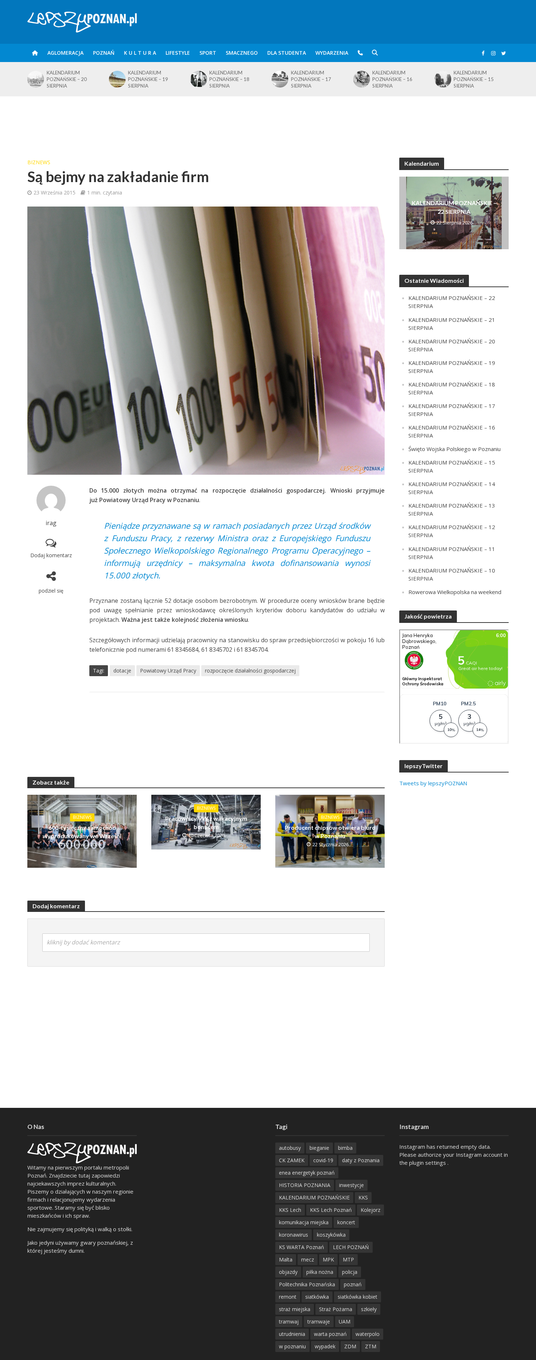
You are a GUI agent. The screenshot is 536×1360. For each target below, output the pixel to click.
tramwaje (318, 1321)
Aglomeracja (65, 52)
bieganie (319, 1147)
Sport (207, 52)
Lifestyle (178, 52)
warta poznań (330, 1333)
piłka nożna (319, 1271)
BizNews (38, 162)
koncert (346, 1222)
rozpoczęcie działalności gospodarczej (250, 670)
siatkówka (317, 1296)
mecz (307, 1259)
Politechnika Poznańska (307, 1284)
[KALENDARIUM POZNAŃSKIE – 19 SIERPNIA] (35, 79)
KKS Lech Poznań (331, 1209)
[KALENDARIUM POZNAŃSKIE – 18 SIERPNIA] (116, 79)
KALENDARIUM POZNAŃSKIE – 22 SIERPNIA (454, 207)
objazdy (288, 1271)
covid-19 (323, 1160)
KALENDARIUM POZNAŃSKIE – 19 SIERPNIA (67, 79)
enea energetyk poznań (307, 1172)
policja (349, 1271)
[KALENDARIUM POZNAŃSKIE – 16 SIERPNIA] (279, 79)
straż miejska (294, 1309)
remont (287, 1296)
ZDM (350, 1346)
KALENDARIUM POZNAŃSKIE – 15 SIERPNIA (392, 79)
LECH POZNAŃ (351, 1247)
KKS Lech (290, 1209)
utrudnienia (292, 1333)
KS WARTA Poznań (301, 1247)
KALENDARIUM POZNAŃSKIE (314, 1197)
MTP (348, 1259)
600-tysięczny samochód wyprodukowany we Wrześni (82, 831)
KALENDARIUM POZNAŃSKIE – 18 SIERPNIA (148, 79)
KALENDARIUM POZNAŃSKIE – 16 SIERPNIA (311, 79)
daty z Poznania (361, 1160)
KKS (363, 1197)
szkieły (369, 1309)
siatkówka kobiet (357, 1296)
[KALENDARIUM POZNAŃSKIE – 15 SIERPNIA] (361, 79)
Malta (285, 1259)
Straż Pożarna (335, 1309)
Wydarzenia (331, 52)
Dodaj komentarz (51, 555)
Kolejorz (370, 1209)
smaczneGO (242, 52)
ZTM (370, 1346)
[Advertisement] (268, 120)
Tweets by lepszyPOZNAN (433, 783)
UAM (344, 1321)
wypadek (325, 1346)
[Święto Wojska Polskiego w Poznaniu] (442, 77)
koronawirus (293, 1234)
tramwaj (289, 1321)
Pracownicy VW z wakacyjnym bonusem (206, 822)
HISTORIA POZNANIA (304, 1185)
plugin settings (428, 1162)
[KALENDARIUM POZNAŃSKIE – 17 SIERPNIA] (198, 79)
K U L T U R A (140, 52)
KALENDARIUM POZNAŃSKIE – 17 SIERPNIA (229, 79)
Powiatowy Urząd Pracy (168, 670)
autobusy (290, 1147)
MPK (328, 1259)
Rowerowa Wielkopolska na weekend (454, 592)
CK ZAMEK (291, 1160)
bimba (345, 1147)
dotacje (122, 670)
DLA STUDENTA (286, 52)
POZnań (103, 52)
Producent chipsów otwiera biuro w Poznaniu (330, 831)
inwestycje (351, 1185)
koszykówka (331, 1234)
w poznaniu (292, 1346)
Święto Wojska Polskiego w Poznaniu (480, 78)
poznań (353, 1284)
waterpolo (368, 1333)
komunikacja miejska (304, 1222)
